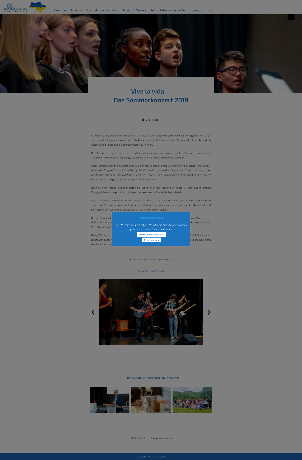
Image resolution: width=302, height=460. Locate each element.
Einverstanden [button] (151, 239)
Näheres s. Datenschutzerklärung (151, 234)
